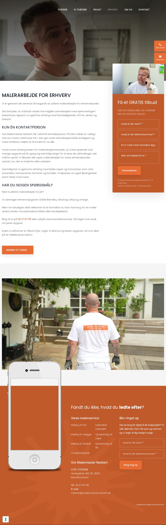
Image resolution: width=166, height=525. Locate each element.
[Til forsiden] (24, 9)
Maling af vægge (81, 434)
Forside (62, 9)
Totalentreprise (80, 453)
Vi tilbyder (80, 9)
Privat (97, 9)
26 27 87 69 (24, 219)
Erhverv (113, 9)
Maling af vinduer (81, 443)
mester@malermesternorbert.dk (91, 493)
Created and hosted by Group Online (150, 505)
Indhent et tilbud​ (16, 250)
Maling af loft (79, 425)
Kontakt (144, 9)
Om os (128, 9)
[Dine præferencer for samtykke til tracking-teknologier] (6, 519)
